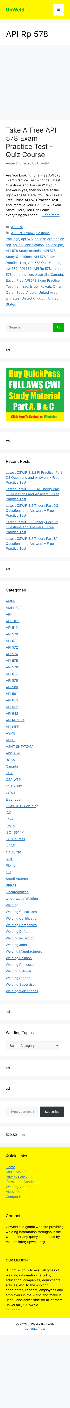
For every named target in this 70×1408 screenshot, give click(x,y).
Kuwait (45, 286)
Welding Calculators (21, 912)
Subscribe (52, 1112)
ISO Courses (15, 839)
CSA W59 (13, 780)
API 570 (12, 634)
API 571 (12, 641)
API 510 (12, 628)
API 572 (12, 647)
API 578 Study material (24, 251)
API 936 (12, 707)
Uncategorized (17, 892)
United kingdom (33, 298)
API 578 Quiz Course (44, 263)
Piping (10, 865)
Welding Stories (18, 978)
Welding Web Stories (22, 991)
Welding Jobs (16, 945)
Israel (34, 286)
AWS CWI (13, 753)
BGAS (10, 760)
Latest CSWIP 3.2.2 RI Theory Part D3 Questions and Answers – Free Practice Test (33, 494)
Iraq (25, 286)
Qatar (10, 292)
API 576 (12, 667)
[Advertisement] (35, 84)
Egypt (10, 280)
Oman (57, 286)
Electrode (13, 799)
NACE (10, 846)
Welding (12, 905)
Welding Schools (19, 971)
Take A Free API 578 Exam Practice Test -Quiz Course (31, 142)
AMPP (10, 601)
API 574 (12, 654)
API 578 (17, 227)
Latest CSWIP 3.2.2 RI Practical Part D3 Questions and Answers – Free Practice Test (34, 477)
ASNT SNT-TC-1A (20, 747)
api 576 (27, 239)
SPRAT (11, 885)
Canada (57, 275)
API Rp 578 (42, 269)
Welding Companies (21, 925)
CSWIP (11, 793)
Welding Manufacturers (24, 951)
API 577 (12, 674)
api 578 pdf (54, 245)
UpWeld (15, 10)
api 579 (12, 269)
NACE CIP (13, 852)
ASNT (10, 740)
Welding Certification (22, 918)
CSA (9, 773)
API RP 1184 (15, 720)
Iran (17, 286)
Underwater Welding (22, 899)
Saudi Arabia (26, 292)
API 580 (25, 269)
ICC (8, 813)
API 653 (12, 700)
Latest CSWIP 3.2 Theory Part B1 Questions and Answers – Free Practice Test (31, 543)
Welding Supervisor (21, 984)
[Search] (58, 327)
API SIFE (12, 727)
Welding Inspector (20, 938)
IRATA (10, 826)
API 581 (12, 694)
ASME (10, 733)
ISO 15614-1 (15, 832)
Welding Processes (20, 965)
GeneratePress (35, 1328)
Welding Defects (18, 932)
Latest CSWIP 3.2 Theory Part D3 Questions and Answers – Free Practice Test (32, 510)
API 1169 (12, 621)
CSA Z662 (14, 786)
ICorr (9, 819)
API (8, 614)
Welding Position (19, 958)
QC (8, 872)
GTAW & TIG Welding (22, 806)
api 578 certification (28, 245)
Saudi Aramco (17, 879)
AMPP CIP (14, 608)
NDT (9, 859)
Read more (51, 215)
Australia (42, 275)
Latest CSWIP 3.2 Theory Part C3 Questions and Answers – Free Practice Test (32, 527)
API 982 (12, 713)
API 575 (12, 661)
